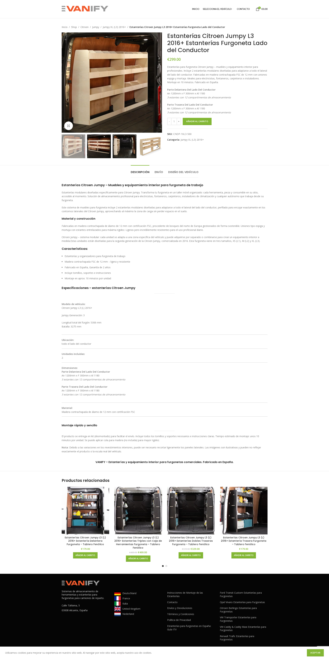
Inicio (65, 27)
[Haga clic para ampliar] (68, 125)
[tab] (140, 170)
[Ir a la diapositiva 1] (163, 566)
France (126, 598)
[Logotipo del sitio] (85, 8)
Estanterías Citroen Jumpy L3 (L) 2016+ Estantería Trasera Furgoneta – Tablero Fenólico (243, 541)
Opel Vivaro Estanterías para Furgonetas (242, 602)
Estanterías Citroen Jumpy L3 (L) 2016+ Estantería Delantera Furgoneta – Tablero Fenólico (85, 541)
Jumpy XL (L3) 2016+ (114, 27)
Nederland (128, 614)
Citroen (84, 27)
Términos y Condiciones (180, 614)
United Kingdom (131, 608)
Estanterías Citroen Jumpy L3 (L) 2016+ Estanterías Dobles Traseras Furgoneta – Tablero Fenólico (191, 541)
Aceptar (315, 652)
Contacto (172, 602)
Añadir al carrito (197, 121)
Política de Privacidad (179, 620)
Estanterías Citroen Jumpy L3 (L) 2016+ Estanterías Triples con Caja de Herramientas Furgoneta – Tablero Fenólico (138, 542)
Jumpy (95, 27)
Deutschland (129, 593)
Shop (74, 27)
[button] (66, 146)
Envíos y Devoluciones (179, 608)
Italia (125, 603)
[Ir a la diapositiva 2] (166, 566)
